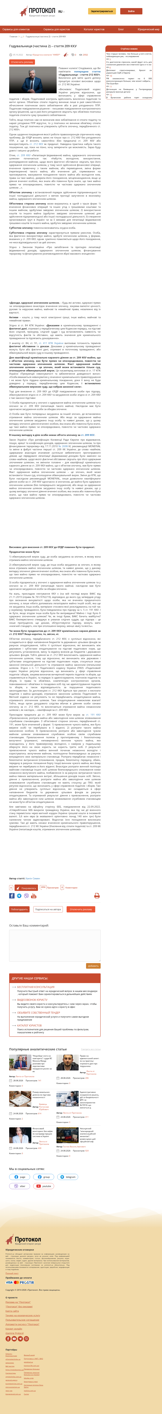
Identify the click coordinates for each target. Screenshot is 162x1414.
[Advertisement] (55, 279)
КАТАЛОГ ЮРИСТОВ (29, 1025)
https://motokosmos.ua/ (15, 1370)
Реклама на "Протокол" (18, 1302)
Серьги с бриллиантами (11, 1355)
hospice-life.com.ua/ (31, 1366)
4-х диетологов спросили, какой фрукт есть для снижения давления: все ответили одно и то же (129, 65)
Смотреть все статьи (91, 1049)
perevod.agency (11, 1380)
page (22, 1176)
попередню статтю (87, 71)
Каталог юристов (94, 29)
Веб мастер (10, 1366)
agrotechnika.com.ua (13, 1377)
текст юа (9, 1391)
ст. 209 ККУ (24, 155)
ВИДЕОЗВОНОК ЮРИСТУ (32, 1000)
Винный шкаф (29, 1355)
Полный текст (12, 1273)
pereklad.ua (28, 1362)
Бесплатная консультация (35, 987)
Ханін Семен (33, 878)
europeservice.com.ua (14, 1384)
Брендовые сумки (31, 1382)
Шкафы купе (29, 1378)
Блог (121, 29)
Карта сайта (12, 1310)
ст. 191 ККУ (93, 714)
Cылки (26, 1394)
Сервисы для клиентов (16, 29)
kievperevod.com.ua (13, 1394)
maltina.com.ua (30, 1391)
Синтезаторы (11, 1373)
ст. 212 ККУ (36, 144)
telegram (70, 1176)
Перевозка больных (32, 1369)
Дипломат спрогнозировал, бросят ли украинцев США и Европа (129, 73)
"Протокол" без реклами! (19, 1306)
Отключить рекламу (22, 62)
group (47, 1176)
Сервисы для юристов (57, 29)
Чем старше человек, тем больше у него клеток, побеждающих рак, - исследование (129, 56)
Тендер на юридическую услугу (23, 1315)
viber (22, 1186)
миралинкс (10, 1363)
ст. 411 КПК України (51, 343)
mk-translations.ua (13, 1387)
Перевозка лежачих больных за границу (32, 1374)
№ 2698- (64, 446)
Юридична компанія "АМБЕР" (46, 54)
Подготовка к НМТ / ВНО (33, 1359)
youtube (46, 1186)
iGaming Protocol (15, 1333)
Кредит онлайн (14, 1328)
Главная (14, 36)
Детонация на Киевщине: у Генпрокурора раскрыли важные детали (129, 92)
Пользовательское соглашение (22, 1319)
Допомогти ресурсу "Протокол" (22, 1324)
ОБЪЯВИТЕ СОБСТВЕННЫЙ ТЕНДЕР (38, 1012)
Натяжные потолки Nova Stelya (33, 1386)
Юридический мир (148, 29)
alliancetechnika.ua (13, 1359)
